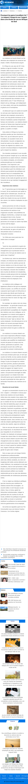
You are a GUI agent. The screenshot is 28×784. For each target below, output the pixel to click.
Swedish (4, 778)
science (5, 11)
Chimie (14, 7)
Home (4, 7)
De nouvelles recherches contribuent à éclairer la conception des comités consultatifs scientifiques (13, 556)
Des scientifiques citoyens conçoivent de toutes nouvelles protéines (15, 595)
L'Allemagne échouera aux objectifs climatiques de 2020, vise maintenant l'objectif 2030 (12, 750)
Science (12, 11)
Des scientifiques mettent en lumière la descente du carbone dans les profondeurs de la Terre (13, 735)
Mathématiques (18, 778)
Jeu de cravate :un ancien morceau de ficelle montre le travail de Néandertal (12, 716)
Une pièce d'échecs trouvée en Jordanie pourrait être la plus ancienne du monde (12, 634)
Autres (20, 11)
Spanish (18, 776)
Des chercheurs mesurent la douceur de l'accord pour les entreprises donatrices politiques (13, 550)
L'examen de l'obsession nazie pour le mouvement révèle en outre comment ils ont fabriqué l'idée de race (12, 649)
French (4, 776)
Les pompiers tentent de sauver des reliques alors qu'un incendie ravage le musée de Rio (12, 665)
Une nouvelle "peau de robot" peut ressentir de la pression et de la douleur (17, 566)
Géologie (11, 778)
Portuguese (25, 776)
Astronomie (23, 7)
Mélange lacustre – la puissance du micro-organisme (14, 608)
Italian (11, 776)
